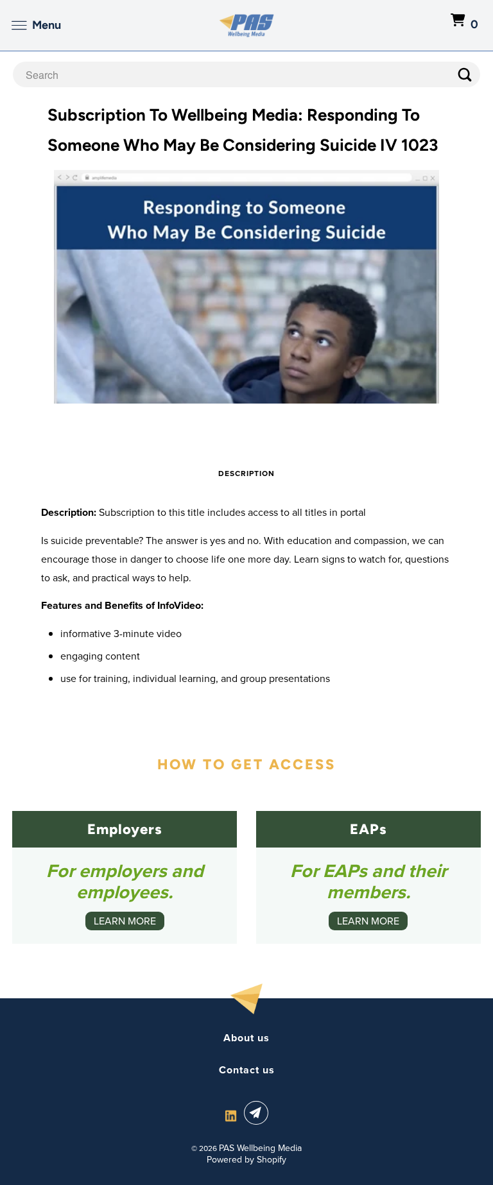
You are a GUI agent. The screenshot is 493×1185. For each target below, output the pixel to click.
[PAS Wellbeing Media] (246, 25)
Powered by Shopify (246, 1159)
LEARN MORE (125, 921)
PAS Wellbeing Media (260, 1148)
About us (246, 1038)
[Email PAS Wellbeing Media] (258, 1112)
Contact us (247, 1070)
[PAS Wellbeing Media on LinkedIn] (230, 1115)
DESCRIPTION (246, 473)
